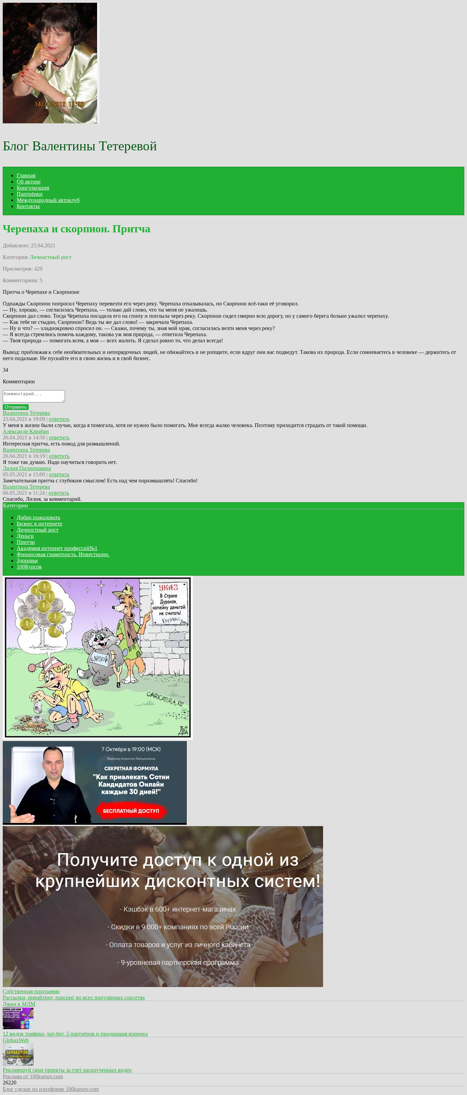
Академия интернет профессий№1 (57, 548)
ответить (59, 419)
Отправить (16, 407)
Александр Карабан (26, 431)
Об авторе (28, 181)
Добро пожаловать (38, 517)
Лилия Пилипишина (27, 468)
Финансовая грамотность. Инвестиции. (63, 554)
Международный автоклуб (48, 200)
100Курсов (29, 567)
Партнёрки (29, 194)
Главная (26, 175)
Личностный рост (50, 257)
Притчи (26, 542)
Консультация (33, 188)
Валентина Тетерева (26, 413)
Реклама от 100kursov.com (33, 1076)
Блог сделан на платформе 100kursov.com (51, 1089)
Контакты (28, 206)
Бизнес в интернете (39, 523)
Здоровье (27, 560)
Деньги (25, 536)
